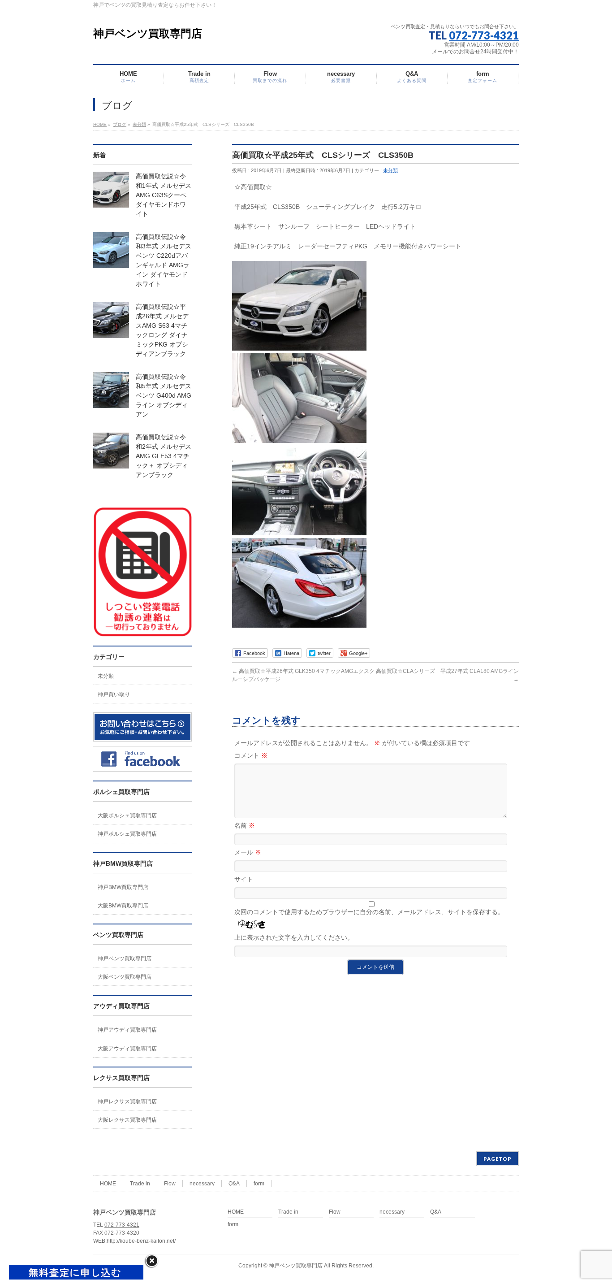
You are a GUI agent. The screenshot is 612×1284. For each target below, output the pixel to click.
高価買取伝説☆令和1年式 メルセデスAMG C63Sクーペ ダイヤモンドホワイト (163, 195)
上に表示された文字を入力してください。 (293, 937)
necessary (202, 1183)
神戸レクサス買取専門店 (127, 1101)
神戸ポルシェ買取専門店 (127, 834)
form (259, 1183)
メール (247, 852)
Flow (170, 1183)
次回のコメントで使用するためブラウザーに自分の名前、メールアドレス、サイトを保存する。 (369, 911)
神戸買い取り (114, 694)
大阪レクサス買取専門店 (127, 1120)
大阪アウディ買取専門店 (127, 1048)
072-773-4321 (484, 35)
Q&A (234, 1183)
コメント (250, 755)
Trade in (140, 1183)
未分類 (390, 170)
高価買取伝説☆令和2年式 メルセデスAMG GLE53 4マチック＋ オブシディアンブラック (163, 456)
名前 (244, 825)
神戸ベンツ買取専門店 (147, 33)
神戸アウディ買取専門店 (127, 1030)
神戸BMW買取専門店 (123, 887)
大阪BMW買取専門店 (123, 905)
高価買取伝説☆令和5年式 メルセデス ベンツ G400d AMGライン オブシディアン (163, 395)
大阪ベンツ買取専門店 (124, 977)
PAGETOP (497, 1159)
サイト (243, 879)
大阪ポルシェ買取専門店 (127, 815)
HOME (108, 1183)
